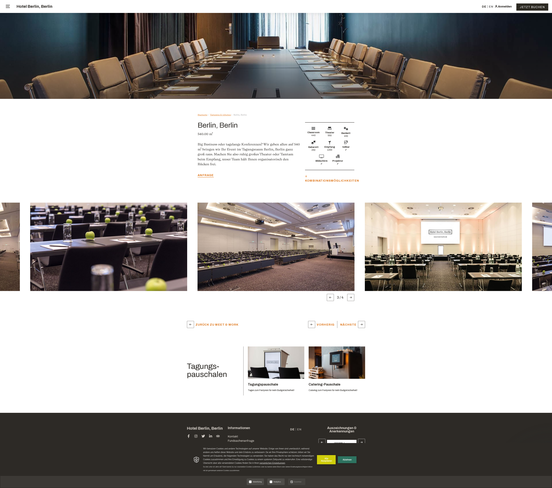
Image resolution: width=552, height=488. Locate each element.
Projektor (337, 161)
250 (313, 150)
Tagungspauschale (263, 384)
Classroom (313, 132)
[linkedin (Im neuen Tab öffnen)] (210, 436)
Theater (329, 132)
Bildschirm (321, 161)
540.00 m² (205, 134)
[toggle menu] (8, 6)
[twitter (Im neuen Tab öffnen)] (203, 436)
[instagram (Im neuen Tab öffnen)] (196, 436)
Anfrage (206, 175)
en (491, 6)
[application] (276, 465)
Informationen (239, 428)
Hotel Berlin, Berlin (34, 6)
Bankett (345, 133)
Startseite (202, 114)
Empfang (329, 147)
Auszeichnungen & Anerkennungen (341, 429)
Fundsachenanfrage (241, 440)
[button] (527, 442)
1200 (329, 150)
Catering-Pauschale (324, 384)
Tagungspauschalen (207, 370)
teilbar (346, 147)
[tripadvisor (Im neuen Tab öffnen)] (218, 436)
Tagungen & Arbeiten (220, 114)
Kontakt (233, 436)
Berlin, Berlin (240, 114)
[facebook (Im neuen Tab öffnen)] (188, 436)
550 (330, 135)
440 (313, 135)
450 (346, 136)
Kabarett (313, 147)
